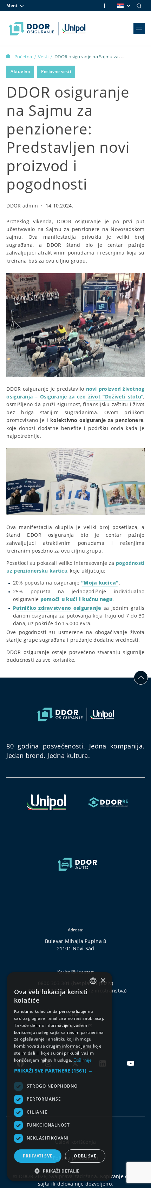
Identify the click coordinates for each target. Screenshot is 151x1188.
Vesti (44, 56)
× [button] (102, 980)
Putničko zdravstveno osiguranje (57, 608)
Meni (11, 5)
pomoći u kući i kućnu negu (76, 599)
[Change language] (123, 5)
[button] (59, 1070)
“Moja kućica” (100, 582)
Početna (23, 56)
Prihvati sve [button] (38, 1156)
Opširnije (82, 1060)
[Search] (139, 5)
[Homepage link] (47, 28)
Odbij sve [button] (85, 1156)
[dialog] (59, 1076)
